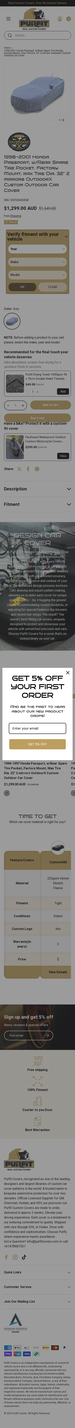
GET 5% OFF (37, 744)
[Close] (68, 672)
